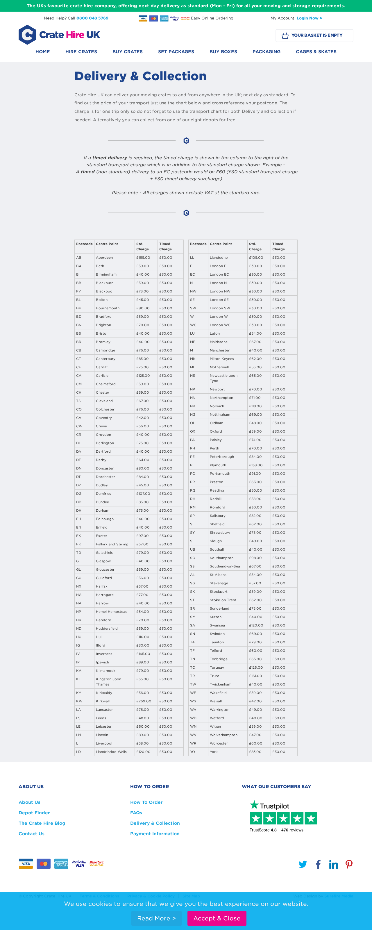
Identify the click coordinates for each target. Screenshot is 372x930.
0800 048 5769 (92, 18)
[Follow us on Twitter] (302, 865)
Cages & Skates (316, 51)
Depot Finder (34, 812)
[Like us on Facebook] (318, 865)
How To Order (146, 802)
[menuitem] (42, 53)
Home (42, 51)
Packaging (266, 51)
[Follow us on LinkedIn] (333, 865)
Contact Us (31, 833)
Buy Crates (127, 51)
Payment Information (155, 833)
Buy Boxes (223, 51)
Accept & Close (217, 918)
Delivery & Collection (155, 823)
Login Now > (309, 18)
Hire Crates (81, 51)
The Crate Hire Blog (42, 823)
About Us (29, 802)
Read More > (156, 918)
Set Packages (176, 51)
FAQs (136, 812)
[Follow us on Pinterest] (349, 865)
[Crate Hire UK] (59, 34)
